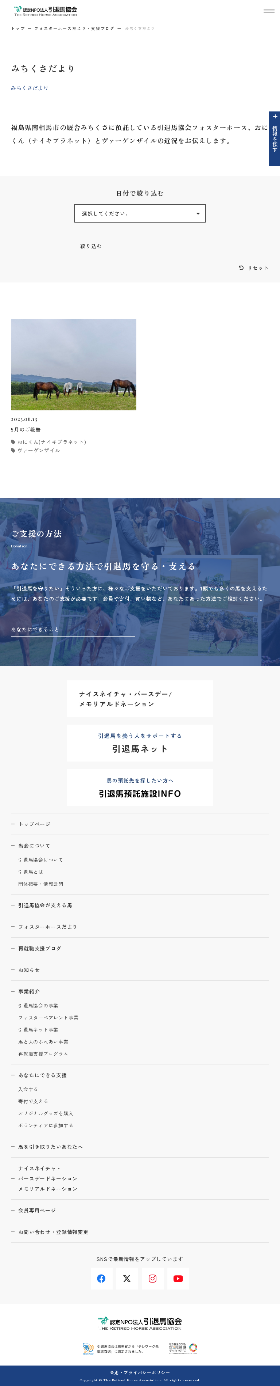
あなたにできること (35, 629)
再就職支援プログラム (43, 1054)
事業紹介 (29, 991)
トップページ (34, 824)
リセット (258, 267)
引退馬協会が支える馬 (45, 905)
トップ (18, 28)
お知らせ (29, 969)
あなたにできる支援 (42, 1075)
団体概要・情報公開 (40, 884)
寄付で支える (33, 1101)
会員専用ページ (37, 1210)
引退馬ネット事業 (38, 1030)
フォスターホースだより (48, 926)
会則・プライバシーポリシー (140, 1372)
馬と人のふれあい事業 (43, 1042)
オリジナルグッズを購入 (46, 1113)
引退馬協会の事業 (38, 1006)
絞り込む (91, 246)
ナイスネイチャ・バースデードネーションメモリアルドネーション (48, 1178)
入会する (28, 1089)
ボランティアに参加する (46, 1126)
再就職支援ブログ (40, 948)
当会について (34, 845)
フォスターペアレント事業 (48, 1018)
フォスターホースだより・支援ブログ (74, 28)
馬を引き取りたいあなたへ (50, 1146)
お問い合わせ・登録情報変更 (53, 1231)
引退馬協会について (40, 860)
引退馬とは (30, 872)
